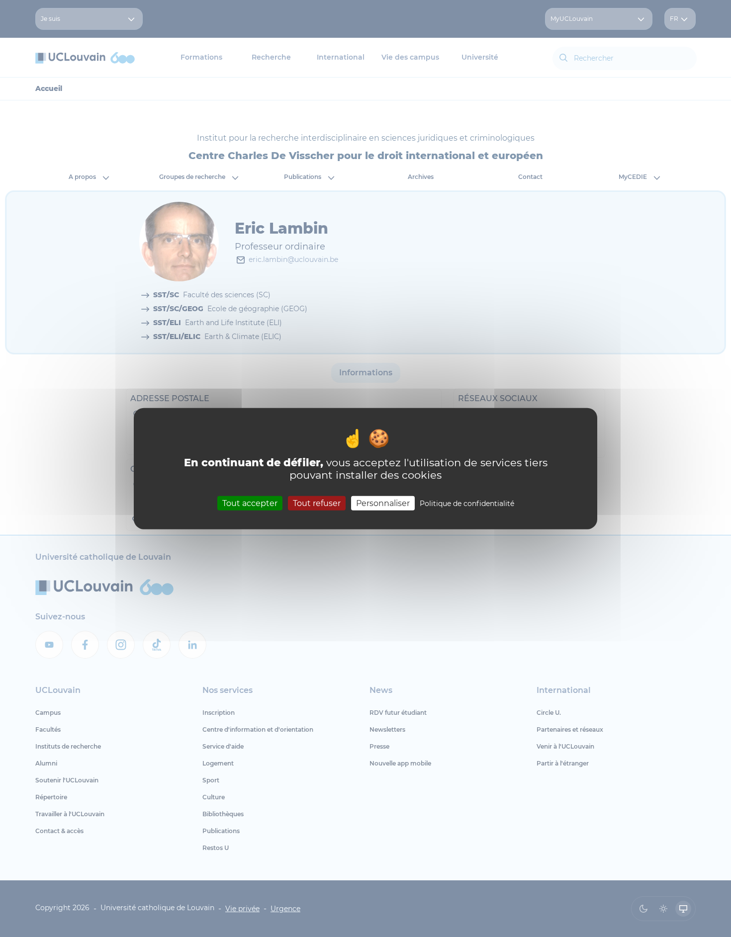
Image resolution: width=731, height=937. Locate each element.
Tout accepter (249, 503)
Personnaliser (383, 503)
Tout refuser (317, 503)
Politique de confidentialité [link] (467, 503)
